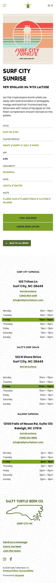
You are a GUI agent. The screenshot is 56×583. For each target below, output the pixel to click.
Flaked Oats (10, 199)
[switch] (6, 5)
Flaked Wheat (28, 199)
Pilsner (7, 202)
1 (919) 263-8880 (28, 437)
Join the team (12, 551)
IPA (16, 132)
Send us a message (15, 542)
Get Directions (28, 291)
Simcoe (18, 185)
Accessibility (26, 570)
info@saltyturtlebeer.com (28, 300)
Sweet (35, 145)
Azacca (7, 185)
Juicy (26, 145)
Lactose (44, 199)
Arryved (19, 575)
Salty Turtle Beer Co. (28, 5)
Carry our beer (12, 546)
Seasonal (9, 172)
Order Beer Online (28, 226)
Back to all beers (19, 243)
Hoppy (17, 145)
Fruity (7, 145)
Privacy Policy (10, 570)
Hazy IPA (8, 132)
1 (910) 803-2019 (28, 295)
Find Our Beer (28, 217)
